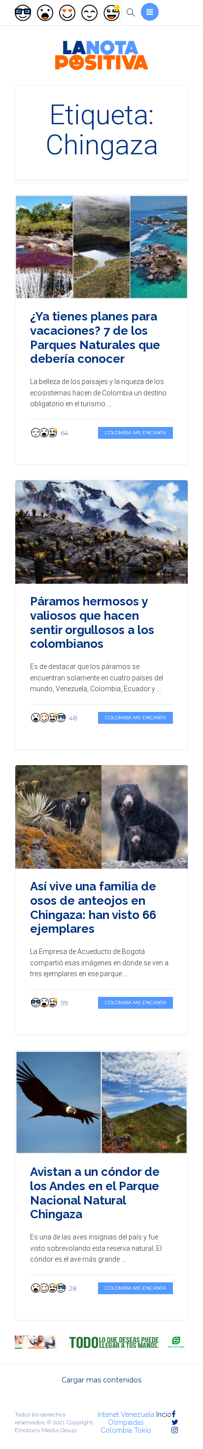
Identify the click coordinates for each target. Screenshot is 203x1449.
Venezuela (137, 1414)
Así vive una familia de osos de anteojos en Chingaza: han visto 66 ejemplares (93, 907)
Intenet (108, 1414)
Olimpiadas (126, 1422)
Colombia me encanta (135, 432)
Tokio (142, 1430)
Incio (163, 1414)
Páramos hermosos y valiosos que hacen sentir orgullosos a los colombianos (92, 622)
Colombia (116, 1430)
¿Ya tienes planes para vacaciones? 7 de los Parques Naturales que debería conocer (95, 337)
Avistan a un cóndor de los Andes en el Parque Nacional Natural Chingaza (95, 1193)
